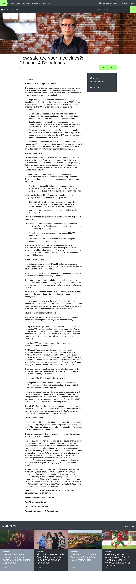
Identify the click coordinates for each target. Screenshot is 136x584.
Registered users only (97, 81)
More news (129, 526)
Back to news (108, 68)
